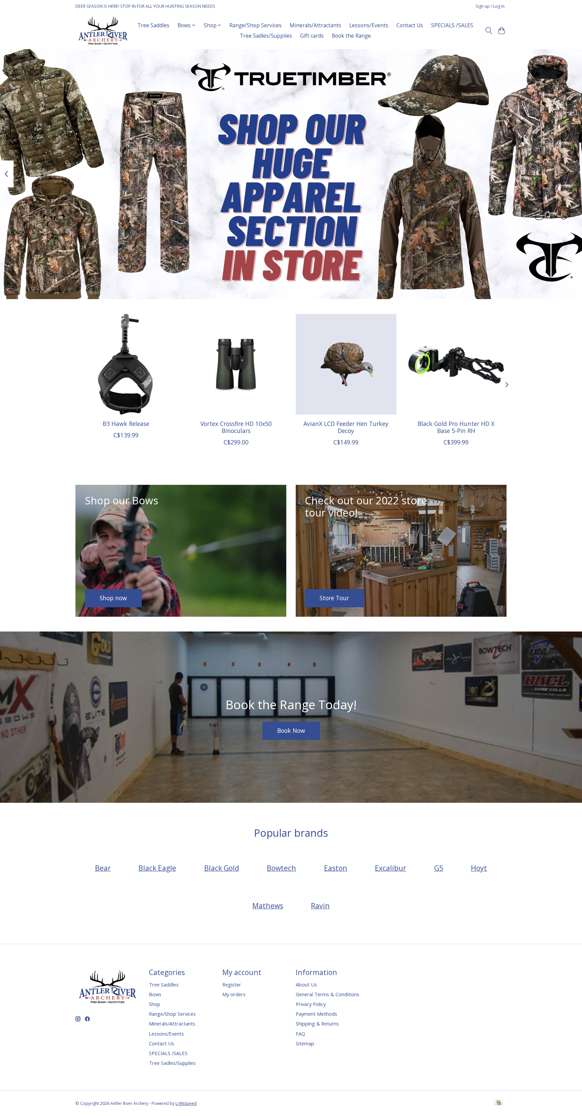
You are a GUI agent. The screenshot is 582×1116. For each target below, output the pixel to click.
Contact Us (409, 25)
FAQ (300, 1033)
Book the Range (351, 35)
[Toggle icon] (488, 31)
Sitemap (305, 1043)
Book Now (291, 730)
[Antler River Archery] (102, 30)
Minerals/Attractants (315, 25)
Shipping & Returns (317, 1023)
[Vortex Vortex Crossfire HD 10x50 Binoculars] (236, 364)
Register (231, 984)
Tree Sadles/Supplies (266, 35)
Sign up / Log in (490, 6)
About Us (306, 984)
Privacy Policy (311, 1004)
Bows (155, 994)
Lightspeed (186, 1103)
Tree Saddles (153, 25)
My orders (234, 994)
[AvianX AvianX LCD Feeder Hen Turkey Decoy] (346, 364)
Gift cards (312, 35)
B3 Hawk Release (126, 423)
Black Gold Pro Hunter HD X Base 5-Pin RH (456, 426)
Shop (154, 1004)
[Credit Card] (498, 1103)
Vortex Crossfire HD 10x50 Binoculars (236, 426)
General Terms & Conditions (327, 994)
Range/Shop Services (255, 25)
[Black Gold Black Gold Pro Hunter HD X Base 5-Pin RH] (456, 364)
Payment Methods (316, 1013)
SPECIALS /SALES (452, 25)
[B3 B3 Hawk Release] (125, 364)
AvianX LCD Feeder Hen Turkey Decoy (345, 426)
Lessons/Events (368, 25)
